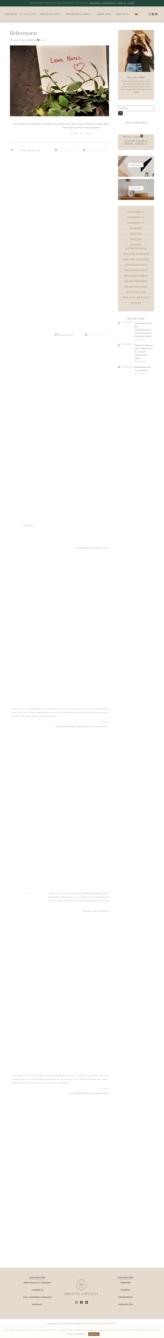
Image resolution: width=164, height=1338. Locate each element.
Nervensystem (136, 265)
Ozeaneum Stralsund (107, 727)
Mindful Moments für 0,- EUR (111, 3)
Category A (136, 212)
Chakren (136, 229)
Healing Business (136, 254)
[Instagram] (149, 14)
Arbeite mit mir (49, 14)
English (136, 240)
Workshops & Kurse (78, 14)
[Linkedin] (156, 14)
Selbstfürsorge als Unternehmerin (142, 369)
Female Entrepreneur (136, 247)
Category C (136, 223)
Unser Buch (104, 14)
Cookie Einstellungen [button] (75, 1334)
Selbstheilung (136, 287)
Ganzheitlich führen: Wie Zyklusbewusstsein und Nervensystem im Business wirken (143, 329)
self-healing (136, 292)
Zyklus (136, 303)
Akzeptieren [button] (94, 1334)
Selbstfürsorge (136, 281)
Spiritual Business (136, 298)
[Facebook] (153, 14)
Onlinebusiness (136, 270)
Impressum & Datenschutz (100, 1324)
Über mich (122, 14)
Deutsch (136, 234)
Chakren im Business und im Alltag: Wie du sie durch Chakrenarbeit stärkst (143, 351)
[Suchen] (120, 113)
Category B (136, 218)
